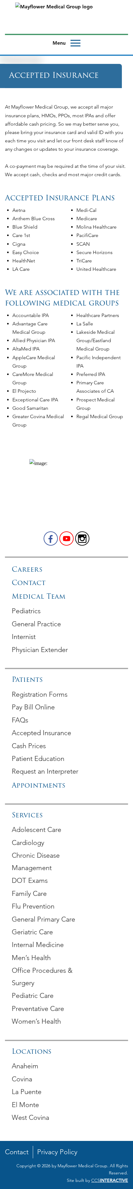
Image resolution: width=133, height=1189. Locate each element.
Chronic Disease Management (36, 861)
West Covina (30, 1117)
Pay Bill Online (33, 707)
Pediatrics (26, 611)
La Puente (26, 1092)
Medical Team (38, 597)
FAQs (20, 720)
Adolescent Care (36, 829)
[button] (51, 538)
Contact (28, 583)
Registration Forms (39, 694)
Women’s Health (36, 1021)
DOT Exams (30, 880)
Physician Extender (40, 650)
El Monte (25, 1105)
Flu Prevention (33, 906)
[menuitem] (66, 610)
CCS (109, 1180)
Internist (24, 636)
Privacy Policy (57, 1152)
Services (27, 815)
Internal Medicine (38, 945)
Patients (27, 680)
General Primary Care (43, 919)
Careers (27, 570)
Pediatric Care (33, 995)
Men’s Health (31, 958)
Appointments (38, 785)
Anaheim (25, 1066)
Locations (31, 1052)
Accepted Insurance (41, 733)
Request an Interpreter (45, 771)
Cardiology (28, 842)
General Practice (36, 624)
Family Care (29, 893)
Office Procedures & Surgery (42, 976)
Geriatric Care (32, 932)
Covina (22, 1079)
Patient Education (38, 758)
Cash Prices (29, 746)
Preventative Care (38, 1008)
